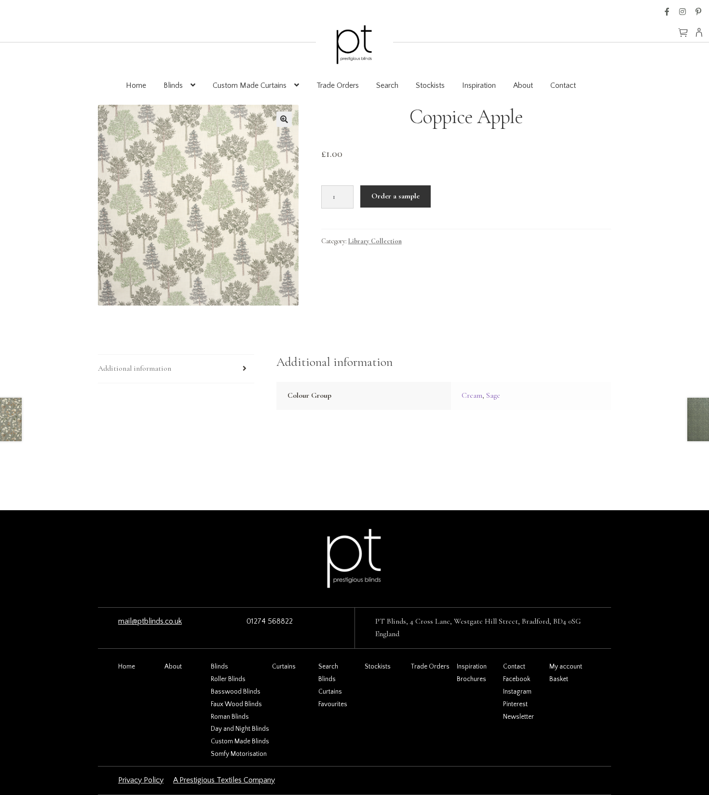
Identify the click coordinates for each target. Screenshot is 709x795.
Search (387, 85)
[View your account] (702, 32)
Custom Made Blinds (240, 741)
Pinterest (698, 11)
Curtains (284, 666)
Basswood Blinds (235, 692)
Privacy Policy (141, 780)
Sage (493, 395)
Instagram (682, 11)
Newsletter (518, 717)
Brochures (471, 679)
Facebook (667, 11)
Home (136, 85)
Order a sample (395, 196)
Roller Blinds (228, 679)
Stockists (430, 85)
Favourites (332, 704)
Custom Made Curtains (249, 85)
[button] (284, 119)
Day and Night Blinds (240, 729)
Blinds (173, 85)
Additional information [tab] (134, 368)
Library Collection (375, 241)
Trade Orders (337, 85)
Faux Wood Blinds (236, 704)
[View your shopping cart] (683, 28)
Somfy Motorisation (239, 754)
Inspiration (479, 85)
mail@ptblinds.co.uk (150, 621)
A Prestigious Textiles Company (224, 780)
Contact (563, 85)
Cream (472, 395)
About (523, 85)
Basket (558, 679)
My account (565, 666)
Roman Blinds (230, 717)
